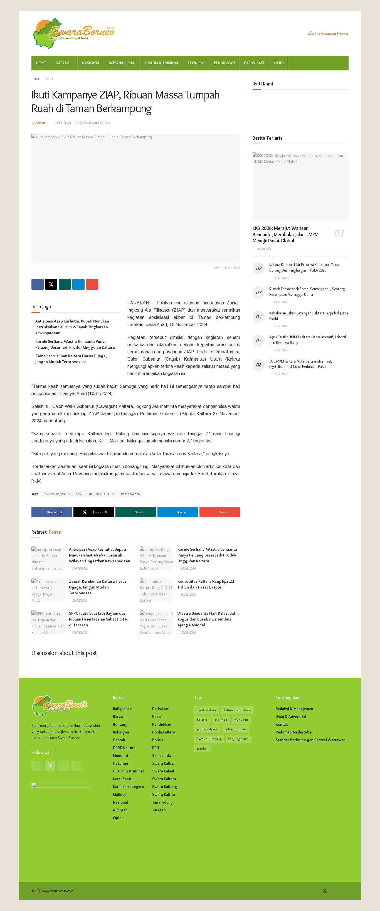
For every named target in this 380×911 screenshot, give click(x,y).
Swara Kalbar (163, 763)
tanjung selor (238, 739)
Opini (279, 62)
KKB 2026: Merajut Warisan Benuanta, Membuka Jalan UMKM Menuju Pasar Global (286, 234)
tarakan (203, 748)
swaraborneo (130, 494)
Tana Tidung (162, 802)
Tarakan (159, 809)
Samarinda (161, 755)
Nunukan (120, 809)
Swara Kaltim (163, 794)
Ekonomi (196, 62)
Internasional (122, 62)
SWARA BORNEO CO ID (95, 494)
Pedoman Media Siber (294, 732)
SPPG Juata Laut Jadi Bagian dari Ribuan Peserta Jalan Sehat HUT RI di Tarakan (99, 619)
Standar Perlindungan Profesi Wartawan (311, 739)
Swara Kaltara (99, 122)
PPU (155, 747)
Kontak (282, 724)
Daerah (62, 62)
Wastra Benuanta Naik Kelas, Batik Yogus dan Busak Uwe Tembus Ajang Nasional (207, 619)
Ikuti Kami (263, 84)
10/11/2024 (62, 122)
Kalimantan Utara (236, 710)
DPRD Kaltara (124, 747)
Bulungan (121, 732)
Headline (120, 763)
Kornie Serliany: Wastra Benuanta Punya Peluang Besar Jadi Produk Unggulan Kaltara (207, 555)
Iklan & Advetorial (291, 716)
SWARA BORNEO (57, 494)
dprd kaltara (206, 710)
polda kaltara (207, 729)
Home (41, 62)
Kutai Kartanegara (128, 786)
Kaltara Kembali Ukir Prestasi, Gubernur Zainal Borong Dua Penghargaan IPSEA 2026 (304, 267)
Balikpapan (122, 708)
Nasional (91, 62)
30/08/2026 (79, 568)
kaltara (202, 720)
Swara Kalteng (164, 786)
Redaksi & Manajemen (294, 708)
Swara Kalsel (163, 771)
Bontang (120, 724)
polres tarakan (235, 729)
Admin (40, 122)
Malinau (119, 794)
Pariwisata (254, 62)
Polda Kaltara (163, 732)
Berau (118, 716)
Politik (49, 79)
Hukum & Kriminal (162, 62)
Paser (157, 716)
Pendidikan (224, 62)
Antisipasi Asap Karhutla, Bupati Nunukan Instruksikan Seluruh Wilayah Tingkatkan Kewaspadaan (72, 327)
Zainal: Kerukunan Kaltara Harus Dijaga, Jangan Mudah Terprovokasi (98, 587)
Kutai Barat (122, 778)
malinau (221, 720)
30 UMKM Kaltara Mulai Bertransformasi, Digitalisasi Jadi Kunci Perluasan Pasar (300, 364)
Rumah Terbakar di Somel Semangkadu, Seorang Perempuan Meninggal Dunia (307, 291)
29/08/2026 (188, 632)
